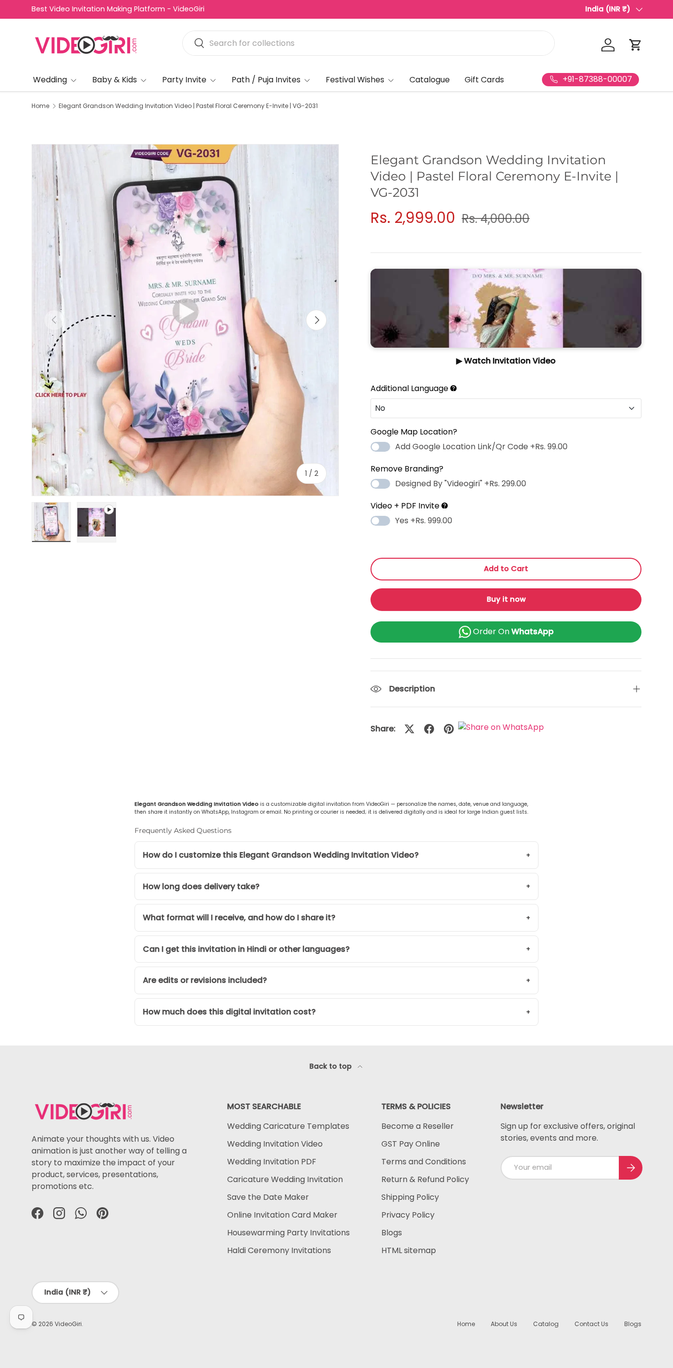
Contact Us (591, 1324)
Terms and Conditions (423, 1161)
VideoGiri (68, 1324)
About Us (504, 1324)
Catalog (546, 1324)
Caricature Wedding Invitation (285, 1179)
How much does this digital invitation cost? (229, 1011)
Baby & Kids (114, 79)
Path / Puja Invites (266, 79)
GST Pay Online (410, 1144)
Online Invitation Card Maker (282, 1215)
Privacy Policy (408, 1215)
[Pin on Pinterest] (449, 729)
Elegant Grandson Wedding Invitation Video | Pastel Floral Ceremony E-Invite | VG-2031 (188, 106)
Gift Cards (484, 79)
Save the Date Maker (268, 1197)
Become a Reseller (417, 1126)
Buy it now (506, 599)
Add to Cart (506, 569)
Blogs (391, 1232)
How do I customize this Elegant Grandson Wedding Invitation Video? (281, 855)
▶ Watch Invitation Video (506, 360)
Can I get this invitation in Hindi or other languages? (246, 949)
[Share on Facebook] (429, 729)
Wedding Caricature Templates (288, 1126)
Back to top (331, 1066)
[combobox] (369, 43)
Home (40, 106)
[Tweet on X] (409, 729)
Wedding (50, 79)
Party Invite (184, 79)
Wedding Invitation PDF (271, 1161)
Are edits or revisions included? (205, 980)
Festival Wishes (355, 79)
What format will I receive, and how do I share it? (239, 917)
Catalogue (429, 79)
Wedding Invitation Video (275, 1144)
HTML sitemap (408, 1250)
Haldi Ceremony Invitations (279, 1250)
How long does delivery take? (201, 886)
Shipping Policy (410, 1197)
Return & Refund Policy (425, 1179)
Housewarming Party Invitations (288, 1232)
